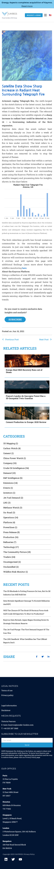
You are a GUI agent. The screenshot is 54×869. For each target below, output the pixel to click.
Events (6, 487)
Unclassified (9, 566)
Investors (7, 492)
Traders (7, 557)
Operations (8, 517)
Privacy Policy (30, 757)
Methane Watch (11, 507)
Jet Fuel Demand (11, 497)
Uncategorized (10, 561)
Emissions (8, 482)
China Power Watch (13, 458)
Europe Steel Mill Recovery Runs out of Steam (24, 371)
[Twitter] (13, 859)
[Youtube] (20, 859)
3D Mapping (9, 443)
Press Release (10, 532)
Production (8, 537)
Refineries (8, 542)
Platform (7, 522)
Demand (7, 473)
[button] (45, 15)
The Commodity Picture (15, 552)
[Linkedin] (6, 859)
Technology (9, 547)
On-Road (7, 512)
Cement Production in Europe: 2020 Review (26, 422)
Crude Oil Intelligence (14, 468)
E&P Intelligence (11, 478)
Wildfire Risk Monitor (14, 571)
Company (8, 463)
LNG (5, 502)
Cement (7, 453)
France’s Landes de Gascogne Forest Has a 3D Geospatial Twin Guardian (25, 397)
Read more (27, 6)
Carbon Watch (10, 448)
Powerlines (8, 527)
